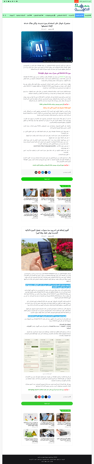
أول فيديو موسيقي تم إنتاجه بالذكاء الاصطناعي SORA (51, 104)
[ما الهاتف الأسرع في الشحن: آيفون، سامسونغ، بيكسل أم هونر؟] (47, 209)
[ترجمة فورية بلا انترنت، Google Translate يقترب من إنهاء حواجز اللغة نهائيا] (47, 193)
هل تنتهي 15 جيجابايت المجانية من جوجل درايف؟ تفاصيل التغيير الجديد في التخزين (31, 215)
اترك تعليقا (47, 179)
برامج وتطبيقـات (50, 15)
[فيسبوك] (49, 172)
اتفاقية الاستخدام (53, 459)
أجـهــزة (71, 15)
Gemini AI (62, 76)
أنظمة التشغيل (38, 15)
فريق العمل (39, 459)
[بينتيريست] (39, 172)
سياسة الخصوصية (45, 459)
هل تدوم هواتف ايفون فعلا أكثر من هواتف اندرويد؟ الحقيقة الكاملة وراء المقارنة (31, 199)
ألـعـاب (28, 15)
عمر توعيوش (50, 29)
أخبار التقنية (79, 15)
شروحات (12, 15)
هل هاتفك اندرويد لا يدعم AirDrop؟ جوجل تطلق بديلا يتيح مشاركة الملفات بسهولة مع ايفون (64, 215)
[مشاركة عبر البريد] (36, 172)
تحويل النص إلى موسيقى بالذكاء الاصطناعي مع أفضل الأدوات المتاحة (48, 165)
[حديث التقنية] (82, 8)
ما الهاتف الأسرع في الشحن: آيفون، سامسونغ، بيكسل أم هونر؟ (47, 214)
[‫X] (46, 172)
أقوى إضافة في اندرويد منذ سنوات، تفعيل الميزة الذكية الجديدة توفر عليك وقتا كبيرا (64, 199)
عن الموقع (59, 459)
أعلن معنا (31, 459)
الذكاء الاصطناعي (61, 15)
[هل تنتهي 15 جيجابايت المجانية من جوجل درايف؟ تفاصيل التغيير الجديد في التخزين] (30, 209)
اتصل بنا (35, 459)
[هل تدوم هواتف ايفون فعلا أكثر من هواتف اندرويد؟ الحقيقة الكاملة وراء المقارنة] (30, 193)
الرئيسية (87, 15)
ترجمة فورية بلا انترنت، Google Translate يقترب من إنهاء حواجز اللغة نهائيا (47, 199)
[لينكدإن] (42, 172)
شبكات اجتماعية (20, 15)
